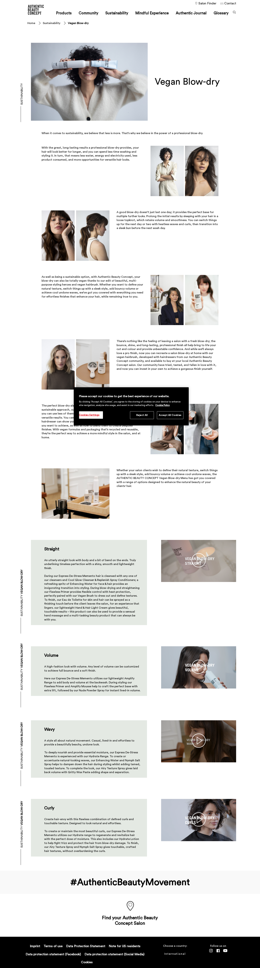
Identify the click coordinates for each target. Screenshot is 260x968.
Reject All (142, 415)
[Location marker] (130, 906)
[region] (131, 406)
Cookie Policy (162, 405)
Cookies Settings (89, 415)
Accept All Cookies (170, 415)
